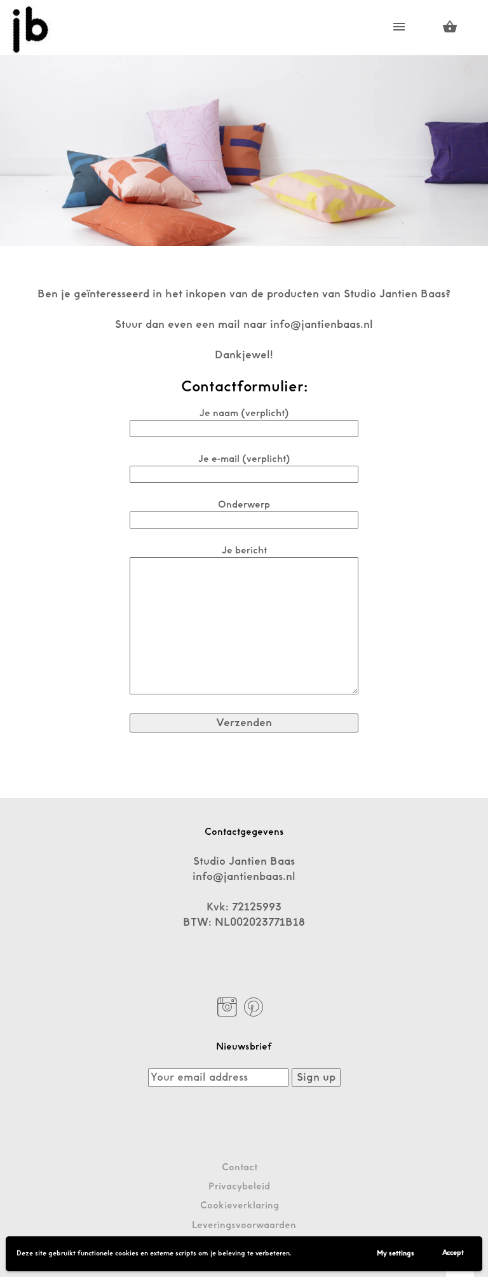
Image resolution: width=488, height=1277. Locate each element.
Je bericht (244, 550)
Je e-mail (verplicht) (244, 459)
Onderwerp (244, 504)
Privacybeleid (239, 1186)
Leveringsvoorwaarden (244, 1225)
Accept (453, 1253)
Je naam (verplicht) (244, 413)
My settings (395, 1253)
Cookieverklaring (239, 1205)
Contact (239, 1167)
